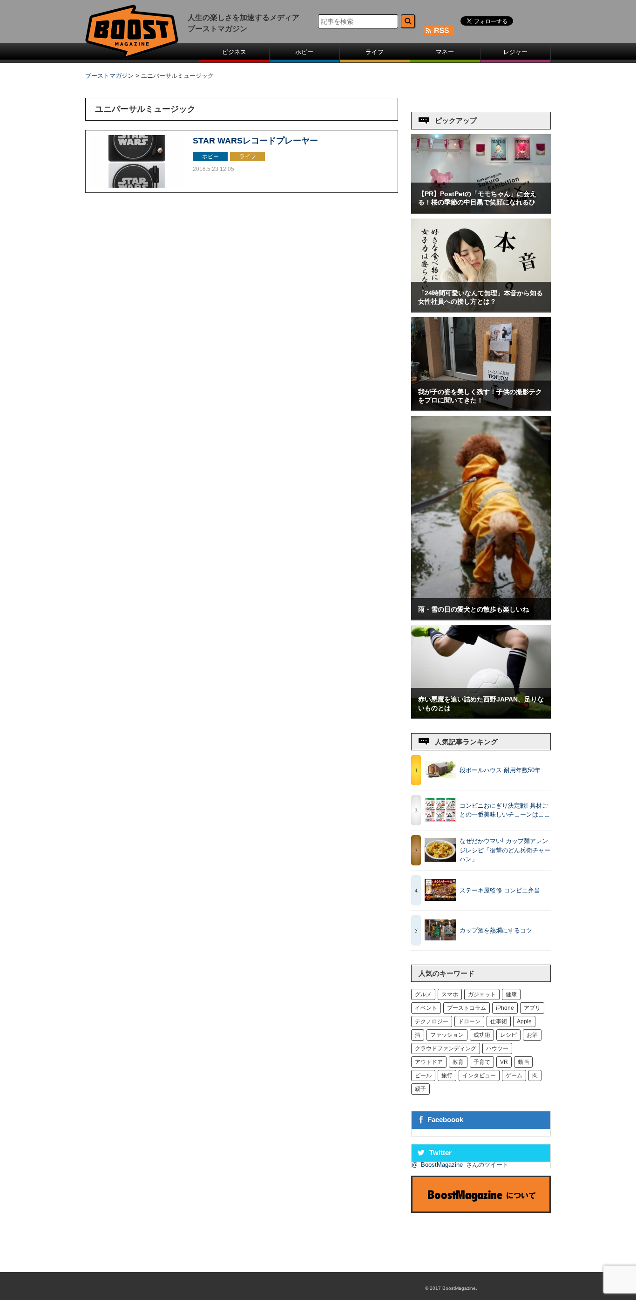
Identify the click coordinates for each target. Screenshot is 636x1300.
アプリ (532, 1008)
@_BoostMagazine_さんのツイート (460, 1164)
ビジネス (234, 51)
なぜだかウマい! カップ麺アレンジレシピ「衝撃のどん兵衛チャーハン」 (505, 850)
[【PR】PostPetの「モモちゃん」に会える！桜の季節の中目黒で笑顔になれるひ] (481, 210)
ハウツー (497, 1048)
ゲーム (514, 1075)
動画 (523, 1062)
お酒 (532, 1035)
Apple (524, 1021)
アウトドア (429, 1062)
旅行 (447, 1075)
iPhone (505, 1008)
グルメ (423, 994)
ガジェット (482, 994)
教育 (458, 1062)
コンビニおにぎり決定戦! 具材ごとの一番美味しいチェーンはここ (505, 810)
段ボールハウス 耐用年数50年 (500, 770)
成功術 (482, 1035)
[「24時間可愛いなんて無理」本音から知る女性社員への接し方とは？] (481, 309)
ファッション (447, 1035)
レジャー (515, 51)
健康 (511, 994)
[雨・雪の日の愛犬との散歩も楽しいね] (481, 617)
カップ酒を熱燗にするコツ (496, 930)
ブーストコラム (466, 1008)
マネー (445, 51)
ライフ (374, 51)
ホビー (304, 51)
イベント (426, 1008)
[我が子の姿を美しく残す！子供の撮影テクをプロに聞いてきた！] (481, 408)
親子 (420, 1089)
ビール (423, 1075)
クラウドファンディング (445, 1048)
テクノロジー (431, 1021)
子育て (482, 1062)
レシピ (508, 1035)
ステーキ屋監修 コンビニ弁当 (500, 890)
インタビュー (479, 1075)
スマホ (449, 994)
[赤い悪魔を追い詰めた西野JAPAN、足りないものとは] (481, 716)
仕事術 (498, 1021)
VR (504, 1062)
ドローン (469, 1021)
